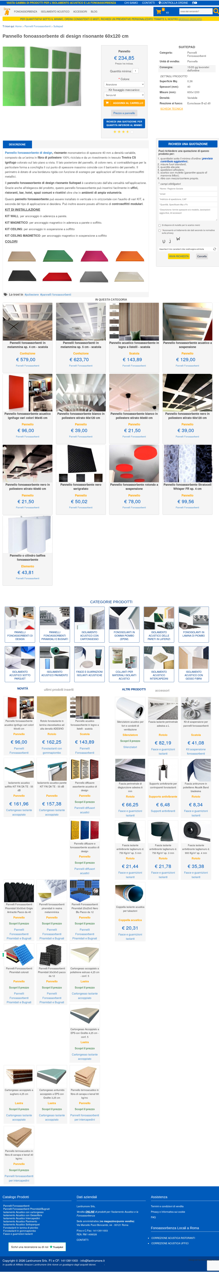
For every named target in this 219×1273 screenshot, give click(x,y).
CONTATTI (148, 2)
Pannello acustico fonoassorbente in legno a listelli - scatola (134, 345)
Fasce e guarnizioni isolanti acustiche (89, 673)
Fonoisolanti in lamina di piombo (194, 633)
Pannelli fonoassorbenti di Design (20, 635)
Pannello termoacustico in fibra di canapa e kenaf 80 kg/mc (85, 1093)
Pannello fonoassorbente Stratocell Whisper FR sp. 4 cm (187, 486)
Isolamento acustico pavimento (54, 673)
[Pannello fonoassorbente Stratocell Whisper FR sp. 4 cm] (187, 463)
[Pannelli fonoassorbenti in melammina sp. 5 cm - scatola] (81, 321)
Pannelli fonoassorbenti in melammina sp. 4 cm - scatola (27, 345)
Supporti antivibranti (163, 811)
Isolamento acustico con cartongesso (89, 635)
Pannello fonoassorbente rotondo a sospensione (134, 486)
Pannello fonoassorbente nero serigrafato (80, 486)
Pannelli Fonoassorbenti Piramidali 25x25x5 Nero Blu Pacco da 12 (85, 908)
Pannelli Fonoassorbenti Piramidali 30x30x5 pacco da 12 (52, 972)
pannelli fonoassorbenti (56, 294)
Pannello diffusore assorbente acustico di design (85, 786)
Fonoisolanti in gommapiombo (19, 1230)
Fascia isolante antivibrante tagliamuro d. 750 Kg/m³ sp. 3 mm (163, 849)
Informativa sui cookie (173, 1211)
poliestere (32, 294)
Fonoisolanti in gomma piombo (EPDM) (124, 635)
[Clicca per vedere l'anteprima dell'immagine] (42, 76)
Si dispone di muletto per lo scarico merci (181, 225)
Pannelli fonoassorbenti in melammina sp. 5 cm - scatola (81, 345)
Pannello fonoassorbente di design (28, 153)
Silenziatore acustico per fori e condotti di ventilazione (130, 725)
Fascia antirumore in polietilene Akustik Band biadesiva (196, 787)
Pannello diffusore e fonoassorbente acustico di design (84, 847)
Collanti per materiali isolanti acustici (124, 675)
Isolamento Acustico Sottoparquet (21, 1224)
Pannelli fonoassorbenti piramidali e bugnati (54, 635)
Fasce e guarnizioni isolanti (18, 1233)
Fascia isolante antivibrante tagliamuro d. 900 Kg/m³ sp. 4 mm (196, 849)
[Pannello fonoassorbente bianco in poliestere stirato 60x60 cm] (134, 392)
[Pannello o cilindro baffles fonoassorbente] (27, 534)
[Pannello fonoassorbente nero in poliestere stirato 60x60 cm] (27, 463)
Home (18, 26)
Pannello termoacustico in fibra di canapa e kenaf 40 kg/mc (19, 1154)
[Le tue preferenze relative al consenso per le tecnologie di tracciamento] (3, 955)
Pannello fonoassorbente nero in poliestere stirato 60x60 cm (27, 486)
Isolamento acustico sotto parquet (19, 675)
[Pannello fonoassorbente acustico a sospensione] (187, 321)
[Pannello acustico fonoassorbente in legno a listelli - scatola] (134, 321)
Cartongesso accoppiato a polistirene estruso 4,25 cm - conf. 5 (84, 972)
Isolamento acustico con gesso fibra (194, 675)
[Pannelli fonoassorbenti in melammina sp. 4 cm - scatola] (27, 321)
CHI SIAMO (131, 2)
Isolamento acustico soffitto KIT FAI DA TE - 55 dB (19, 786)
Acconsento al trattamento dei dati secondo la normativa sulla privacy (188, 231)
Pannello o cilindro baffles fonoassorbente (27, 557)
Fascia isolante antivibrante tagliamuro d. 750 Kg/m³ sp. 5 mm (130, 849)
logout (6, 1268)
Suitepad (58, 26)
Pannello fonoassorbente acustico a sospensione (187, 345)
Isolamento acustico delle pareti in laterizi (159, 635)
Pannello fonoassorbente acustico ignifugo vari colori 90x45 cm (27, 416)
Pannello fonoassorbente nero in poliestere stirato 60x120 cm (187, 416)
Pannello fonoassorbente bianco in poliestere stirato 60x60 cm (134, 416)
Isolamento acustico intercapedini (159, 675)
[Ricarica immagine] (214, 249)
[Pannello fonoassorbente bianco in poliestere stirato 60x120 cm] (81, 392)
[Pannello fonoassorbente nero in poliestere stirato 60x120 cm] (187, 392)
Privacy (155, 1211)
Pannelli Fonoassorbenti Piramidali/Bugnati (26, 1208)
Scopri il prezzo (85, 802)
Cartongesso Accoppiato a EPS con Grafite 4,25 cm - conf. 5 (84, 1033)
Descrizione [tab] (17, 144)
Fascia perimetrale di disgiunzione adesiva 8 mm (130, 787)
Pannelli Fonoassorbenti (37, 26)
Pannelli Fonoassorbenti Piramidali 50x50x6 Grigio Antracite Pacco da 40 (19, 908)
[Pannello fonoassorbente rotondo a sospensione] (134, 463)
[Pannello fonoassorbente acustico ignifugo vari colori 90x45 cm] (27, 392)
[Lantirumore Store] (7, 11)
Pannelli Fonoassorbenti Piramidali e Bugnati (19, 934)
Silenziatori (130, 747)
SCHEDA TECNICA (171, 108)
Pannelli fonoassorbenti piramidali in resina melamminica (52, 908)
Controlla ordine (174, 2)
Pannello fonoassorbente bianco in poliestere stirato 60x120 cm (81, 416)
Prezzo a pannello (124, 113)
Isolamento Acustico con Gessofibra (22, 1215)
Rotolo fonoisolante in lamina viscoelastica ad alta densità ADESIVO (51, 724)
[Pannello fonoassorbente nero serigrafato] (81, 463)
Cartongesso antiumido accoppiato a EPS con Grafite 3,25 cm (52, 1093)
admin (100, 1264)
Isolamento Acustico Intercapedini (21, 1218)
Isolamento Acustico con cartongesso (23, 1212)
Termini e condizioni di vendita (167, 1206)
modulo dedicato (190, 19)
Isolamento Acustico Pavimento (20, 1221)
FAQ (153, 1217)
